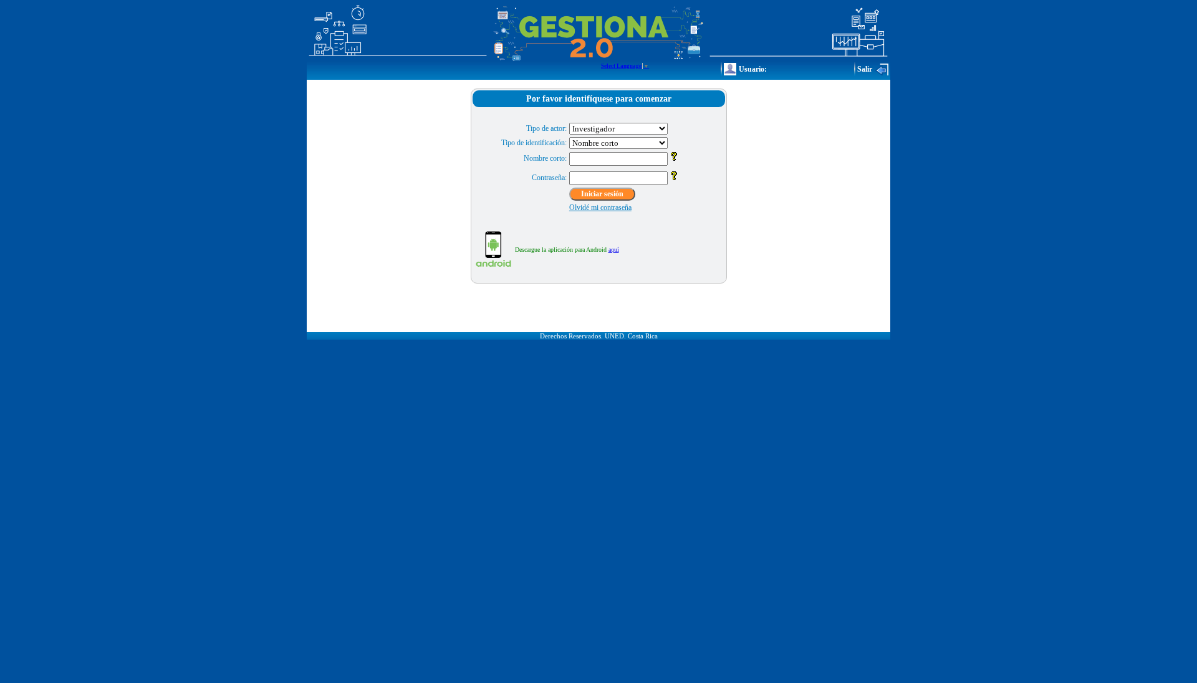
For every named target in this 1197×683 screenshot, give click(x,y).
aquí (613, 249)
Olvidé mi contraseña (600, 207)
